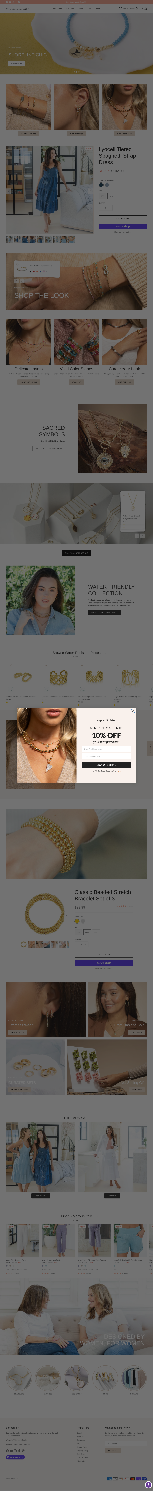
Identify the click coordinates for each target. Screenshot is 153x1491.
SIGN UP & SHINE (106, 764)
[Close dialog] (133, 711)
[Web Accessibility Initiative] (148, 1484)
